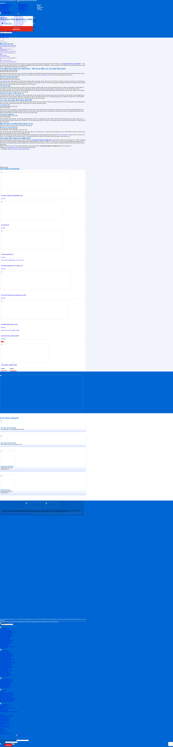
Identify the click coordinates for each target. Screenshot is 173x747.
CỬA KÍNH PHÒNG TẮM (6, 701)
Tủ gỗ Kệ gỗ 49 (5, 225)
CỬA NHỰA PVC (4, 671)
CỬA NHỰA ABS (4, 669)
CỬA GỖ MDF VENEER (5, 7)
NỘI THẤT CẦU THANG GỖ (7, 693)
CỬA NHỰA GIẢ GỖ (5, 672)
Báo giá (39, 5)
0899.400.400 (16, 29)
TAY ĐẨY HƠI (3, 709)
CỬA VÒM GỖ (21, 12)
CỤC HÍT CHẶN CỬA (5, 705)
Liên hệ (39, 8)
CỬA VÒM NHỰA (4, 676)
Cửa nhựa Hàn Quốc (5, 81)
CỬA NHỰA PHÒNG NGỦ (6, 675)
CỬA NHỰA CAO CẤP (18, 25)
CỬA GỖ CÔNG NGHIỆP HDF (6, 5)
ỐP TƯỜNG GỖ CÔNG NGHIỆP (8, 699)
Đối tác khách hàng (4, 723)
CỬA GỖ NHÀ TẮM (22, 10)
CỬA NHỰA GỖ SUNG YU (6, 661)
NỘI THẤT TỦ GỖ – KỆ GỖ (6, 697)
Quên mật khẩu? (4, 745)
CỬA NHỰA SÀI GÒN (18, 16)
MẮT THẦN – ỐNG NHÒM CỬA (8, 708)
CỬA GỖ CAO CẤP (4, 4)
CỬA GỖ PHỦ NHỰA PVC (5, 6)
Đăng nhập (12, 744)
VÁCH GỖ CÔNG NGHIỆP (6, 700)
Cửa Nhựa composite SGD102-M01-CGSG (12, 195)
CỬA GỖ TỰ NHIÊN (4, 9)
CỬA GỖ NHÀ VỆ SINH (5, 11)
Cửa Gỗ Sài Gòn (63, 134)
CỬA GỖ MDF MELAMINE (24, 9)
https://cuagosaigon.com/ (10, 147)
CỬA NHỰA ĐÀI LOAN (5, 656)
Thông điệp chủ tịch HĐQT (6, 716)
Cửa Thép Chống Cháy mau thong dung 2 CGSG (13, 295)
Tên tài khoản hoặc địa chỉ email (8, 740)
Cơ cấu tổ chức (3, 722)
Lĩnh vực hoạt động (4, 720)
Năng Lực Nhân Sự (4, 719)
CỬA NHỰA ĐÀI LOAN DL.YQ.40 (9, 324)
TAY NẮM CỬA (4, 710)
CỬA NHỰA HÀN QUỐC (19, 23)
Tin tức (39, 6)
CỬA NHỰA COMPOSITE (19, 18)
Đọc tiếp (3, 198)
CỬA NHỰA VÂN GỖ (5, 673)
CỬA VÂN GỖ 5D (4, 687)
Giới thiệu (2, 3)
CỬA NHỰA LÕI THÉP (18, 20)
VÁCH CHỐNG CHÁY (5, 685)
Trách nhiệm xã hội (4, 725)
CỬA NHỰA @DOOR (5, 652)
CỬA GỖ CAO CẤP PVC (23, 4)
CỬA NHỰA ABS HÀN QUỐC (7, 654)
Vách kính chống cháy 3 (7, 254)
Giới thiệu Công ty (4, 717)
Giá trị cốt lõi (3, 724)
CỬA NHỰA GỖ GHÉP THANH (20, 21)
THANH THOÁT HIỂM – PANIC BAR (9, 711)
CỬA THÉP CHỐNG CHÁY (6, 681)
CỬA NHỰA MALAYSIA (6, 664)
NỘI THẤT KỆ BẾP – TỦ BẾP (7, 695)
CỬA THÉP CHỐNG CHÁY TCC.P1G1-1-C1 (12, 265)
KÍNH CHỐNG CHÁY (5, 684)
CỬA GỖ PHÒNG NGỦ (4, 10)
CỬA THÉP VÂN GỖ (5, 682)
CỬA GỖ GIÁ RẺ (21, 11)
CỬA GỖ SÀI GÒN (22, 7)
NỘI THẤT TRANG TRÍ (5, 696)
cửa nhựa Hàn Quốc (45, 75)
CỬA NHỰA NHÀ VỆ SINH (6, 666)
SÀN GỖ (2, 691)
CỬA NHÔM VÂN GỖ (11, 31)
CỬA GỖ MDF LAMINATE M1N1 (9, 365)
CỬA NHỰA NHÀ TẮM (18, 22)
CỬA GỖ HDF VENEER (23, 5)
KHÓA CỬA (3, 706)
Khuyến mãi (40, 7)
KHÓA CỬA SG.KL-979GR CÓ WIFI (10, 336)
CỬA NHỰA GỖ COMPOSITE (7, 659)
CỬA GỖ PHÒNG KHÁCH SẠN (6, 12)
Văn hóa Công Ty (4, 726)
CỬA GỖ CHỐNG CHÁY (6, 680)
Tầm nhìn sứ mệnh (4, 718)
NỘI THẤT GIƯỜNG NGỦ (6, 694)
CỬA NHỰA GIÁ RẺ (18, 19)
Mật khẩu (2, 742)
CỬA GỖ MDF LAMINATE (23, 6)
